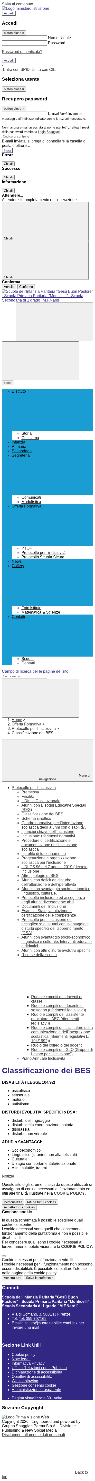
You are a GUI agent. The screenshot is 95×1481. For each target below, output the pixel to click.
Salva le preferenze (39, 1278)
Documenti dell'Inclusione (43, 906)
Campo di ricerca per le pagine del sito (35, 671)
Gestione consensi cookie (34, 1385)
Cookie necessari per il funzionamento (35, 1260)
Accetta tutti (19, 1207)
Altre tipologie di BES (39, 876)
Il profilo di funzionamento (43, 854)
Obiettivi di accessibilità (32, 1376)
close (7, 383)
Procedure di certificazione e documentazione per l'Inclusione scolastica (49, 844)
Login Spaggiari (49, 132)
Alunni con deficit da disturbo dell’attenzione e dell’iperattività (48, 882)
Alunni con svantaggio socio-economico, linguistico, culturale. (56, 891)
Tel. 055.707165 (33, 1319)
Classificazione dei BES (42, 814)
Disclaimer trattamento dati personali (33, 1435)
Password (56, 43)
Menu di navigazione (64, 777)
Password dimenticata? (22, 52)
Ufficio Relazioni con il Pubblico (39, 1368)
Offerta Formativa (26, 724)
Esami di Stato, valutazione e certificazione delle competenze (48, 913)
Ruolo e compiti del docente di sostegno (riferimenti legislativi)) (58, 1008)
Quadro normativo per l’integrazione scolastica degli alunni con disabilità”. (53, 825)
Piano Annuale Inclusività (43, 1058)
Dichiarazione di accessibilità (37, 1372)
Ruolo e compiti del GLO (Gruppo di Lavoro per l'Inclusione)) (62, 1052)
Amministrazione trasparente (36, 1390)
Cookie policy (23, 1354)
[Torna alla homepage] (47, 296)
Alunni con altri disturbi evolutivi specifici (56, 950)
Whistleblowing (25, 1381)
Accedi (9, 13)
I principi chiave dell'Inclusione (47, 832)
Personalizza (13, 1202)
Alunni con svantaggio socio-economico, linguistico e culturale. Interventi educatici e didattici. (56, 941)
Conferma (26, 287)
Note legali (21, 1359)
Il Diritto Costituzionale (40, 801)
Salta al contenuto (17, 4)
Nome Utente (59, 38)
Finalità (27, 796)
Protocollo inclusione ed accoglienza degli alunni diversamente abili (53, 900)
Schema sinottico (36, 818)
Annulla (9, 287)
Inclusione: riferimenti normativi (48, 836)
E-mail (53, 113)
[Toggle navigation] (40, 360)
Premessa (30, 792)
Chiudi (8, 164)
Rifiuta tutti (41, 1202)
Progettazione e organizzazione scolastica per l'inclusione (48, 860)
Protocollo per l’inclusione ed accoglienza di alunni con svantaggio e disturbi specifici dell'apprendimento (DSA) (55, 926)
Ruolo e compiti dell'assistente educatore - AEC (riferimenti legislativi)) (57, 1018)
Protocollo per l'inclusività (34, 728)
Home (17, 720)
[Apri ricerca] (54, 322)
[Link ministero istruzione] (25, 8)
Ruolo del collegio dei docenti (57, 1045)
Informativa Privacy (28, 1363)
